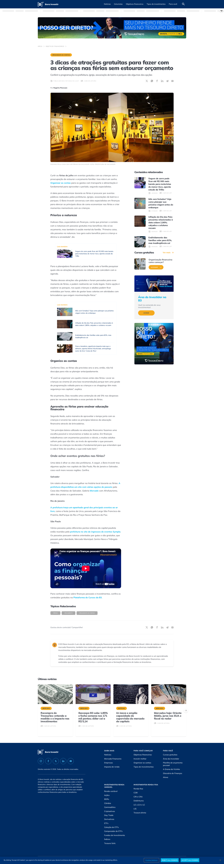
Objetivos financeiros (55, 46)
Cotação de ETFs (111, 827)
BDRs (106, 799)
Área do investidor (171, 759)
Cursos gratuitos (170, 754)
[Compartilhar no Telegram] (167, 81)
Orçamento (68, 613)
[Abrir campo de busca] (183, 4)
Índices (107, 839)
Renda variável (110, 791)
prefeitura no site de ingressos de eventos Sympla (95, 531)
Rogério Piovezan (60, 88)
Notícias (107, 754)
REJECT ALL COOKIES (170, 860)
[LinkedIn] (63, 761)
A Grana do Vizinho (171, 769)
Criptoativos (109, 811)
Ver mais (166, 252)
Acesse (146, 313)
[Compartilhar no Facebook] (157, 81)
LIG (135, 809)
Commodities (110, 807)
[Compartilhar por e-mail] (172, 81)
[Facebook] (48, 761)
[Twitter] (56, 761)
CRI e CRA (138, 797)
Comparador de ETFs (113, 831)
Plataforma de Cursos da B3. (87, 597)
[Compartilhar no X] (147, 81)
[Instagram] (41, 761)
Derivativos (109, 819)
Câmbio (107, 803)
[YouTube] (71, 761)
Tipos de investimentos (144, 767)
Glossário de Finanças (172, 773)
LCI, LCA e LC (139, 805)
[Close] (220, 860)
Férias (55, 613)
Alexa (165, 777)
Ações (107, 795)
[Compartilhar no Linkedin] (162, 81)
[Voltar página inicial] (48, 4)
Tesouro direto (140, 812)
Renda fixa (138, 788)
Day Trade (108, 815)
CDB (136, 792)
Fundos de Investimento (114, 835)
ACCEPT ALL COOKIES (190, 860)
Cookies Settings (151, 860)
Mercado (94, 490)
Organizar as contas (61, 55)
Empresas (108, 763)
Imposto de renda (111, 767)
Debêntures (139, 800)
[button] (107, 4)
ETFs (106, 823)
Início (40, 46)
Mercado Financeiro (112, 759)
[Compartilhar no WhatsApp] (152, 81)
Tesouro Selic (110, 843)
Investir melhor (140, 759)
